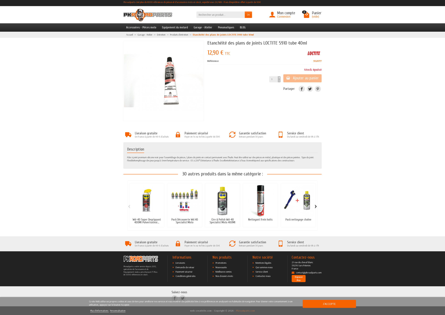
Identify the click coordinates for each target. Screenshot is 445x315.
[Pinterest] (318, 89)
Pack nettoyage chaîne (298, 219)
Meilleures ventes (224, 271)
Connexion (283, 16)
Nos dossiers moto (224, 276)
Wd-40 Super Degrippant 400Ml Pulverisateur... (147, 221)
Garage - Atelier (203, 27)
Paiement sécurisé (184, 271)
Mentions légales (263, 262)
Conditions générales (185, 276)
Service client (262, 271)
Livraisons (180, 262)
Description (135, 149)
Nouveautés (221, 267)
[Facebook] (302, 89)
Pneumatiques (226, 27)
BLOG (243, 27)
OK (248, 14)
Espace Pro (299, 278)
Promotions (221, 262)
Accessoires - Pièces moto (141, 27)
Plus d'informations (99, 310)
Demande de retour (185, 267)
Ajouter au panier (306, 78)
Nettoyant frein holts (260, 219)
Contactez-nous (263, 276)
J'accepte (329, 304)
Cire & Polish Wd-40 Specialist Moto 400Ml (222, 221)
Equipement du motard (175, 27)
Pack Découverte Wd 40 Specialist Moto (184, 221)
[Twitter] (310, 89)
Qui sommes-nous (264, 267)
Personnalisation (118, 310)
